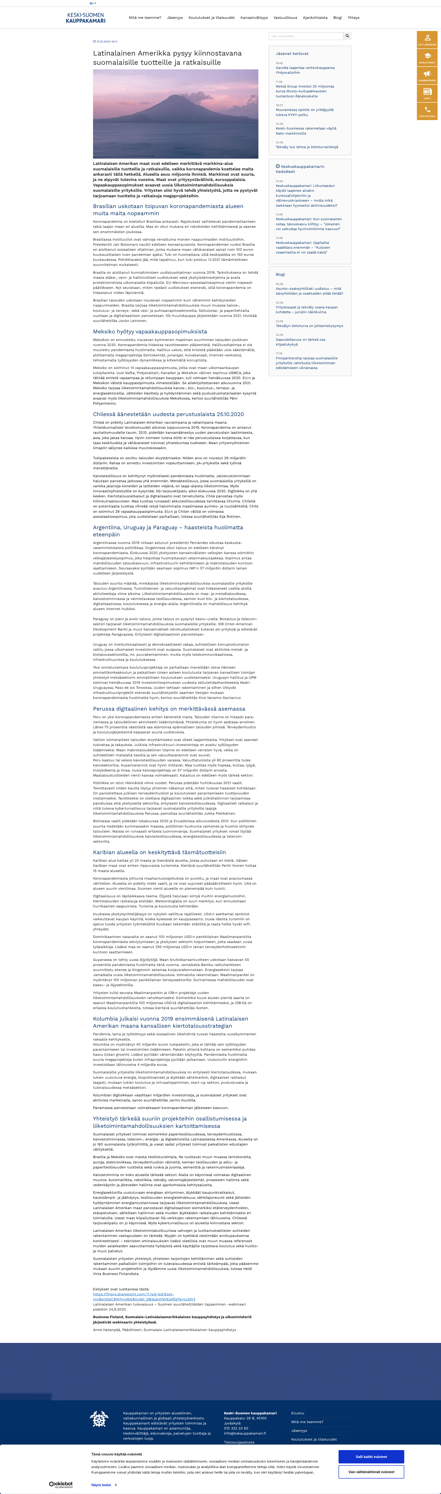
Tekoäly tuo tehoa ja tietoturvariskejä (307, 147)
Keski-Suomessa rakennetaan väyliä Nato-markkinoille (306, 130)
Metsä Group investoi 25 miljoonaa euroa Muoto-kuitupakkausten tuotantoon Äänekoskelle (305, 91)
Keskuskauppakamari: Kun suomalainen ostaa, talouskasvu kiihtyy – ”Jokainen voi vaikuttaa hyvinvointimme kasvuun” (309, 224)
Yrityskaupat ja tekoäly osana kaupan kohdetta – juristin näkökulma (307, 309)
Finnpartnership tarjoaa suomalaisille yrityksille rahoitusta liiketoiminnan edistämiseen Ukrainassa (307, 363)
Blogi (337, 17)
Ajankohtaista (315, 17)
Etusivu (297, 1413)
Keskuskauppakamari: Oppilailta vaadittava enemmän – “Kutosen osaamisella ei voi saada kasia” (303, 248)
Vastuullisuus (285, 17)
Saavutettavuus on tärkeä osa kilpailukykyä (300, 342)
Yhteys (353, 17)
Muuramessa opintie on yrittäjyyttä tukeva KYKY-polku (305, 112)
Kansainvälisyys (254, 17)
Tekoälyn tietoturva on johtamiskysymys (309, 326)
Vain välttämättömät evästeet (371, 1472)
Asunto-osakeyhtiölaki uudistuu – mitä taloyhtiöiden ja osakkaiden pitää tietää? (309, 291)
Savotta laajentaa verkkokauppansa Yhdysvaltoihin (305, 70)
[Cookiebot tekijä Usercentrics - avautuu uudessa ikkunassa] (61, 1485)
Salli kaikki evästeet (371, 1457)
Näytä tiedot (101, 1485)
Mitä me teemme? (145, 17)
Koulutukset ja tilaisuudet (212, 17)
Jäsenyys (175, 17)
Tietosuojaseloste (239, 1442)
